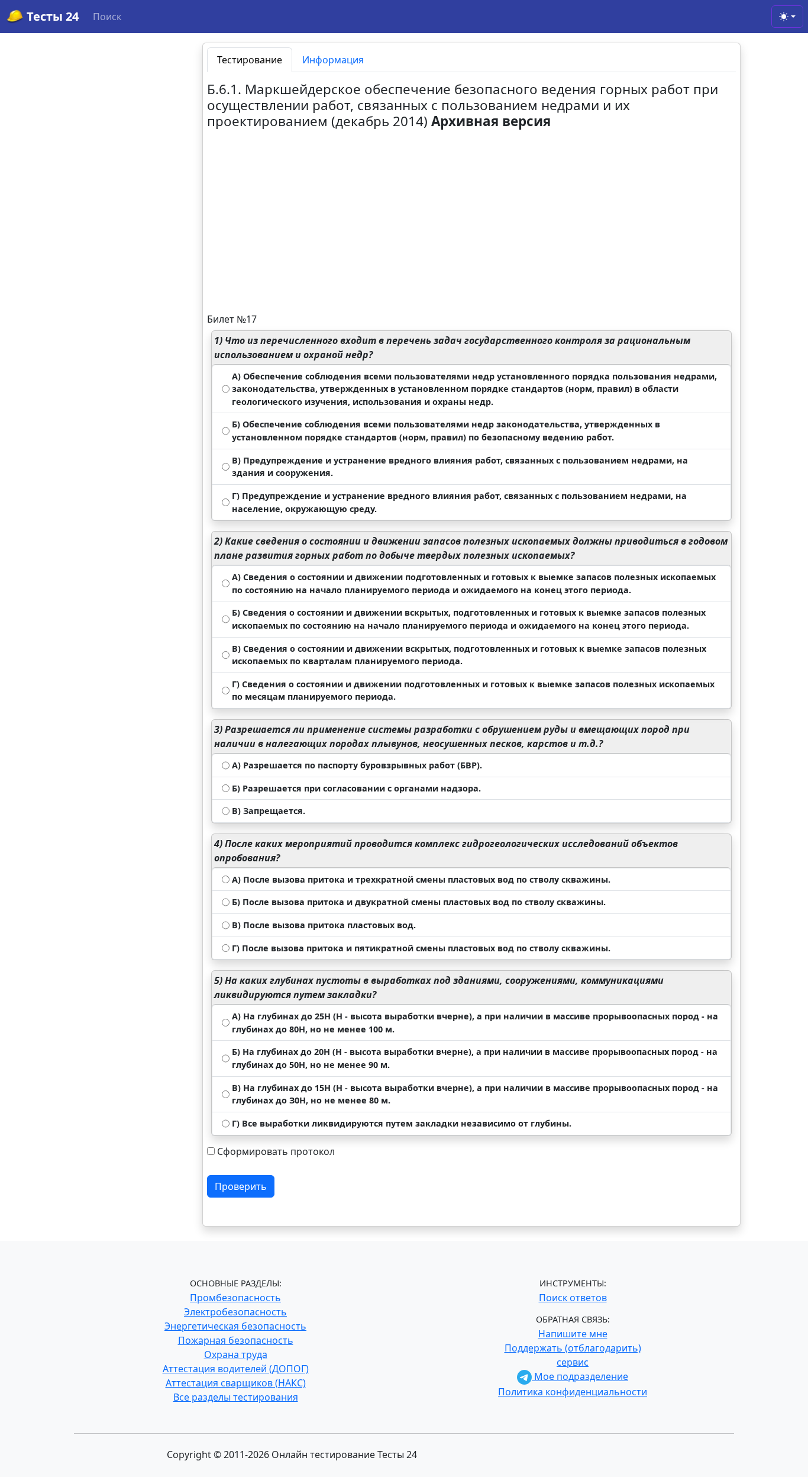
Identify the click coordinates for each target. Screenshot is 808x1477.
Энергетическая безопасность (235, 1326)
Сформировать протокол (276, 1151)
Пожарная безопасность (235, 1340)
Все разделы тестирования (235, 1397)
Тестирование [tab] (249, 59)
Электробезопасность (235, 1311)
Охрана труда (235, 1354)
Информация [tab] (333, 59)
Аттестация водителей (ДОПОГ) (236, 1368)
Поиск (107, 16)
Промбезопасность (235, 1297)
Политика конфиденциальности (572, 1391)
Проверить (241, 1186)
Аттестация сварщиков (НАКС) (236, 1382)
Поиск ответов (573, 1297)
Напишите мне (572, 1333)
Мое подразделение (580, 1376)
